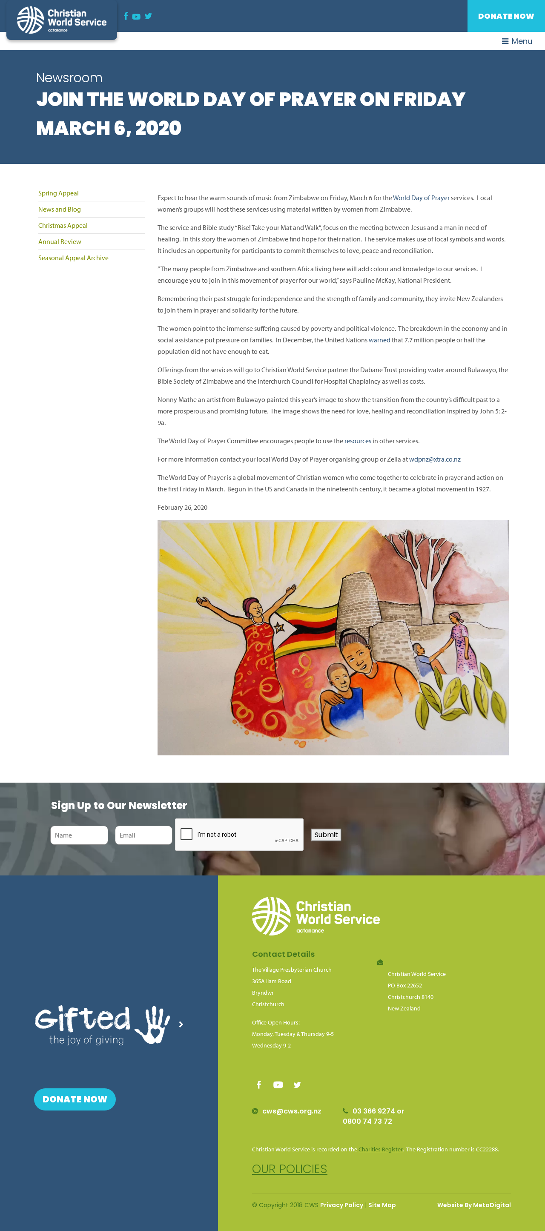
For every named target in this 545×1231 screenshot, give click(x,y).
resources (357, 440)
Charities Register (381, 1149)
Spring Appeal (58, 193)
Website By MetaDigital (474, 1205)
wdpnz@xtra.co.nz (435, 459)
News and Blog (59, 209)
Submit (326, 835)
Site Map (382, 1205)
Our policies (289, 1169)
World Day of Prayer (421, 197)
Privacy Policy (341, 1205)
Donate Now (506, 16)
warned (379, 340)
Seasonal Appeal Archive (73, 257)
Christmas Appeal (63, 225)
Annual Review (59, 241)
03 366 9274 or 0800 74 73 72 (373, 1116)
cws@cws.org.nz (291, 1111)
